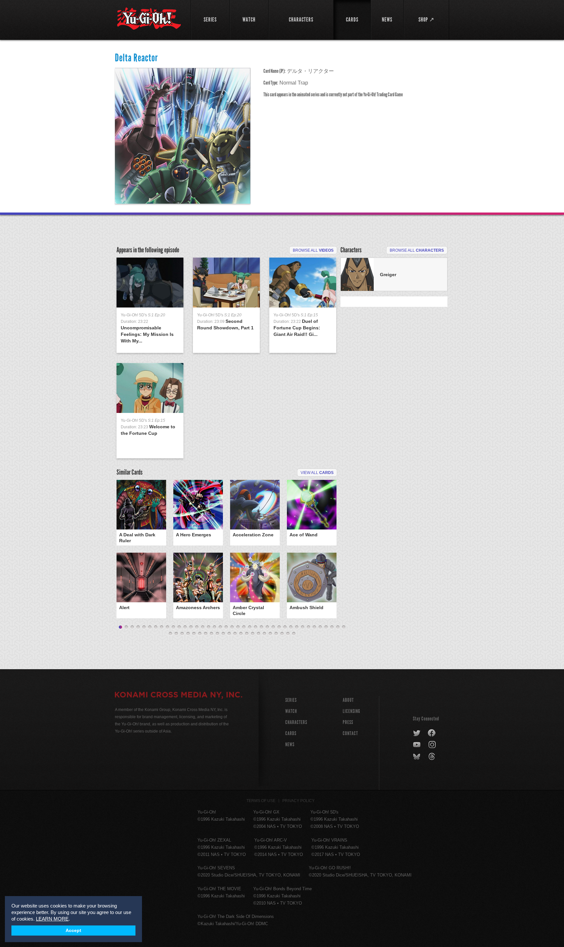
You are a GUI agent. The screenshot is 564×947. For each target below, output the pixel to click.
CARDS (290, 733)
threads (433, 757)
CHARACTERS (296, 722)
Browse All (313, 250)
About (348, 700)
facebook (432, 733)
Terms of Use (260, 800)
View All (317, 472)
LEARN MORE (52, 919)
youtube (417, 745)
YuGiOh (149, 19)
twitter (417, 733)
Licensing (351, 711)
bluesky (417, 757)
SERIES (291, 700)
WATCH (291, 711)
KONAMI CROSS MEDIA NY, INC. (178, 695)
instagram (433, 745)
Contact (350, 733)
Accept (73, 930)
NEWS (289, 744)
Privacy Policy (298, 800)
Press (348, 722)
